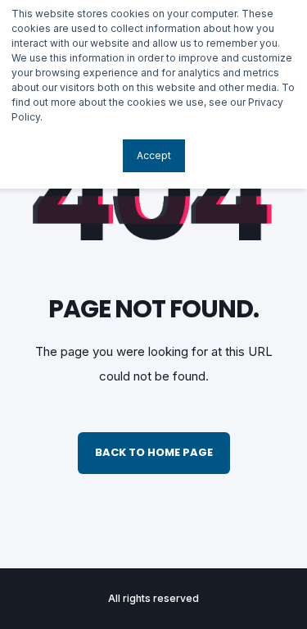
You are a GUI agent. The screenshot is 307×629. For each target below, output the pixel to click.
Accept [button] (154, 155)
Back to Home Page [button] (154, 452)
